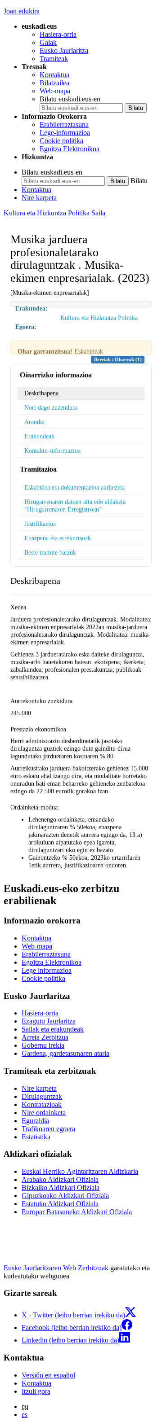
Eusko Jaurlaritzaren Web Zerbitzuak (56, 1268)
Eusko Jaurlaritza (64, 50)
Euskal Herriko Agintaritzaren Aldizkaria (80, 1171)
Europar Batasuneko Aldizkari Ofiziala (77, 1212)
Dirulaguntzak (42, 1096)
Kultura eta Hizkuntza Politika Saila (54, 213)
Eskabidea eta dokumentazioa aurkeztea (74, 487)
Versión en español (48, 1375)
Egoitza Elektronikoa (69, 149)
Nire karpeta (39, 197)
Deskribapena (41, 393)
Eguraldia (35, 1120)
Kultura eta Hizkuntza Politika (99, 317)
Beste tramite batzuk (50, 552)
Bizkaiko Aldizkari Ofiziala (60, 1187)
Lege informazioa (47, 970)
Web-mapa (55, 91)
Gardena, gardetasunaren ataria (65, 1053)
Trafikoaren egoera (48, 1129)
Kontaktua (54, 75)
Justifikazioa (40, 523)
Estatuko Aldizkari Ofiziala (60, 1203)
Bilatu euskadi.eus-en (70, 99)
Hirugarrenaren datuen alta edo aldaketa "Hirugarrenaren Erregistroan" (75, 505)
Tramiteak (54, 58)
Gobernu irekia (43, 1045)
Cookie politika (61, 140)
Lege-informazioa (65, 132)
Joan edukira (22, 11)
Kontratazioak (42, 1104)
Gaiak (48, 42)
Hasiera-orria (58, 34)
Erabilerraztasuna (64, 124)
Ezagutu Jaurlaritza (49, 1021)
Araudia (34, 421)
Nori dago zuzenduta (50, 407)
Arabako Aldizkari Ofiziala (60, 1179)
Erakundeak (39, 436)
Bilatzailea (54, 83)
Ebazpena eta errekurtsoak (57, 538)
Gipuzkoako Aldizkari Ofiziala (65, 1195)
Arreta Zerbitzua (45, 1037)
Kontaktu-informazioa (52, 450)
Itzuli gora (36, 1391)
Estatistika (36, 1137)
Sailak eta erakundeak (53, 1029)
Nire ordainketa (44, 1112)
